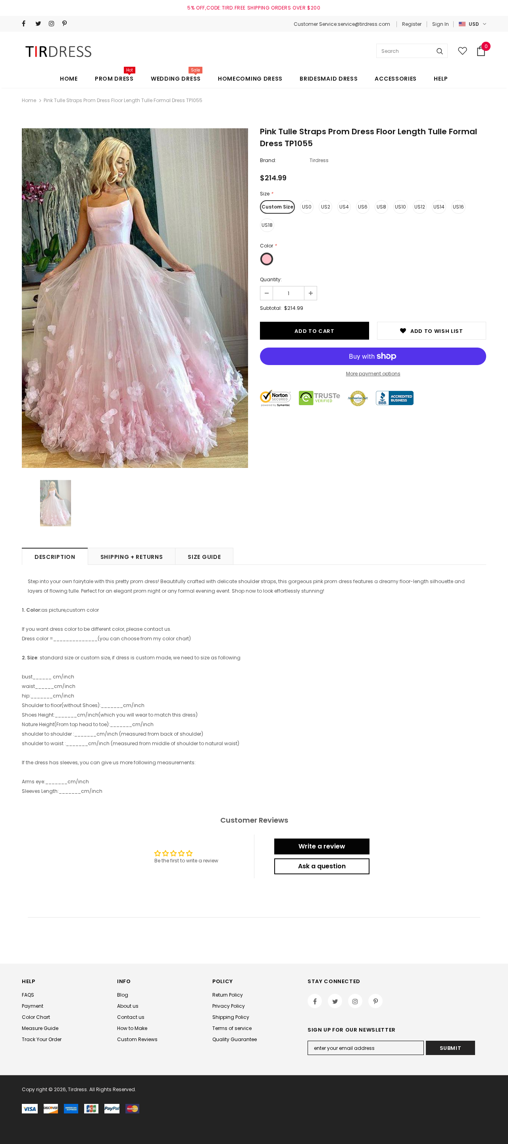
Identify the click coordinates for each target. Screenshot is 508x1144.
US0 (307, 206)
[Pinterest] (67, 24)
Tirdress (319, 160)
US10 (400, 206)
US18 (267, 225)
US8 (381, 206)
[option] (135, 298)
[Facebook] (27, 24)
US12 (419, 206)
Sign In (440, 24)
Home (29, 100)
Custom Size (277, 206)
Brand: (268, 160)
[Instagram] (54, 24)
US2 (325, 206)
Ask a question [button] (322, 866)
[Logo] (60, 51)
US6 (363, 206)
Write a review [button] (321, 846)
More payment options (373, 373)
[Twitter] (40, 24)
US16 (458, 206)
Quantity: (271, 279)
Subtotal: (271, 308)
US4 (344, 206)
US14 (438, 206)
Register (411, 24)
